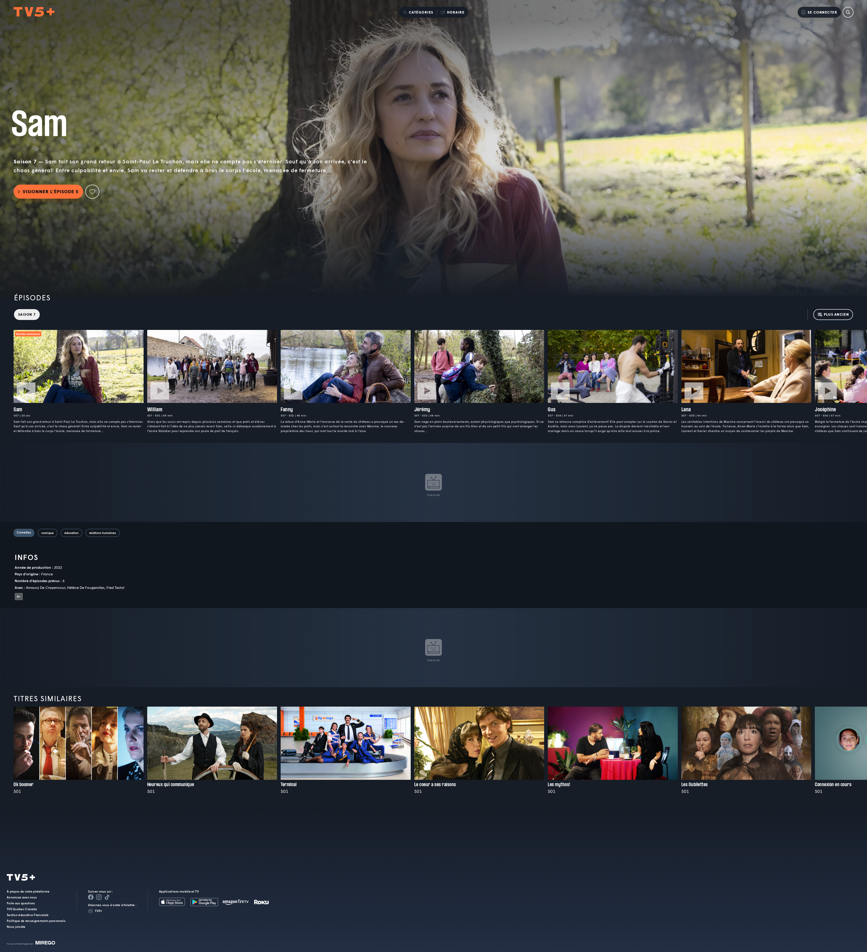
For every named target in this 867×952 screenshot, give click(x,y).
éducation (71, 533)
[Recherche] (848, 12)
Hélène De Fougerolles (86, 587)
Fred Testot (115, 587)
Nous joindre (16, 926)
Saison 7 (27, 314)
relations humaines (102, 533)
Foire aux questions (21, 903)
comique (47, 533)
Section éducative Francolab (27, 915)
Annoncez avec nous (22, 897)
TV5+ (98, 911)
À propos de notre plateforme (28, 891)
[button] (418, 12)
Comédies (24, 532)
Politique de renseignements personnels (36, 921)
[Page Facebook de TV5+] (90, 897)
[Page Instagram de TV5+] (99, 897)
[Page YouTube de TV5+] (107, 897)
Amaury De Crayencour (45, 587)
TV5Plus (34, 12)
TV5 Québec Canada (22, 909)
